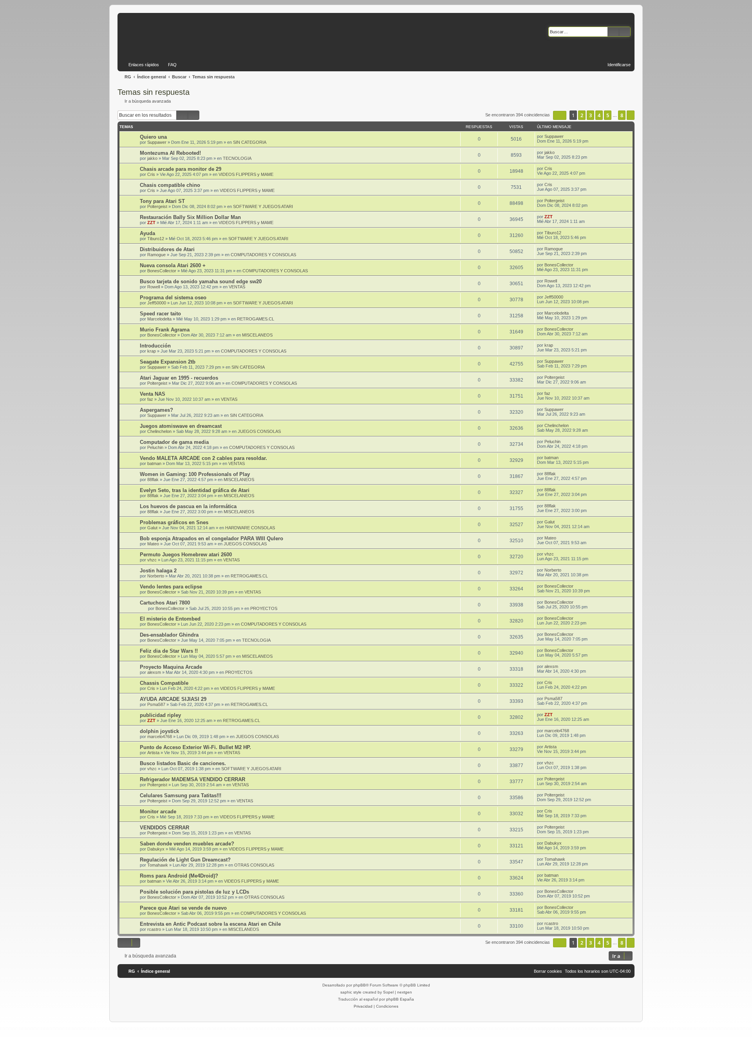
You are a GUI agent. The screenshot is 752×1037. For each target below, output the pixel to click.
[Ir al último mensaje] (567, 136)
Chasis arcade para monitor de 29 (180, 169)
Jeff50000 (156, 302)
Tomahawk (157, 865)
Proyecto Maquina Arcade (171, 667)
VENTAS (237, 286)
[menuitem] (169, 64)
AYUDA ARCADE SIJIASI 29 (173, 699)
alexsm (154, 672)
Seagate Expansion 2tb (167, 362)
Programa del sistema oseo (173, 297)
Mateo (153, 543)
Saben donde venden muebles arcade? (187, 844)
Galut (152, 527)
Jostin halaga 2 (158, 571)
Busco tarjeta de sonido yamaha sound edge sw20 (201, 281)
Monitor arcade (158, 811)
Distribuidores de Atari (167, 249)
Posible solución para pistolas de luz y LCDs (194, 892)
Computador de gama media (174, 442)
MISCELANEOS (257, 335)
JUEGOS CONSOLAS (259, 431)
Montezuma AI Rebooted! (170, 153)
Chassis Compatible (164, 683)
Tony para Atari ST (162, 201)
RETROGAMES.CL (255, 319)
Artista (153, 752)
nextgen (404, 992)
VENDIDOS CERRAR (164, 828)
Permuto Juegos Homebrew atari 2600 (186, 554)
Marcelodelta (159, 319)
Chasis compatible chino (170, 185)
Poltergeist (157, 206)
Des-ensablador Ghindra (169, 635)
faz (150, 399)
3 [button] (590, 115)
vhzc (152, 559)
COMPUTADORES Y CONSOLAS (263, 254)
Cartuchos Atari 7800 (165, 603)
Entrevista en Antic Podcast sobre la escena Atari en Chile (210, 924)
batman (154, 463)
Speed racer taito (160, 314)
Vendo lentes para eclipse (171, 587)
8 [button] (621, 115)
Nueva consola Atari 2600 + (173, 265)
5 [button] (607, 115)
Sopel (388, 992)
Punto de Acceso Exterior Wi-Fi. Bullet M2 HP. (195, 747)
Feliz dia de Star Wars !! (169, 651)
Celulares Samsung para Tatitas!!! (180, 795)
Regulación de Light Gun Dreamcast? (185, 860)
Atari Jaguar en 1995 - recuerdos (179, 378)
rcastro (154, 929)
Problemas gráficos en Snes (174, 522)
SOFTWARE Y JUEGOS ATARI (263, 206)
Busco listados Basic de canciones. (183, 763)
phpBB (359, 985)
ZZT (151, 222)
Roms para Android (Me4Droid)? (179, 876)
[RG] (192, 35)
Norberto (155, 576)
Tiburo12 (155, 238)
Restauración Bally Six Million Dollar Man (190, 217)
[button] (559, 115)
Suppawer (156, 142)
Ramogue (156, 254)
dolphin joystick (159, 731)
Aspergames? (156, 410)
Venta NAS (152, 394)
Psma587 (156, 704)
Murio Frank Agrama (165, 330)
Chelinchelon (159, 431)
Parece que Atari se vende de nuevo (183, 908)
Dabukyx (155, 849)
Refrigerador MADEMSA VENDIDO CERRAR (192, 779)
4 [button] (599, 115)
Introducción (155, 346)
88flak (153, 479)
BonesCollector (161, 270)
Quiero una (153, 137)
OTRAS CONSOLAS (254, 865)
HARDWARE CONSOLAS (250, 527)
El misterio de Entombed (170, 619)
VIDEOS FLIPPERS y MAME (246, 174)
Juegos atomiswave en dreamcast (181, 426)
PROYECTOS (263, 608)
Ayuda (147, 233)
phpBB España (400, 999)
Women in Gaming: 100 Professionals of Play (195, 474)
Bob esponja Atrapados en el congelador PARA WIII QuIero (211, 538)
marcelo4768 (159, 736)
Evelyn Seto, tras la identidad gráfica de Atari (194, 490)
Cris (151, 174)
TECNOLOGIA (237, 158)
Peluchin (155, 447)
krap (151, 351)
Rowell (153, 286)
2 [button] (581, 115)
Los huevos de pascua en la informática (188, 506)
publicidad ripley (160, 715)
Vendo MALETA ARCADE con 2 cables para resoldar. (203, 458)
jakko (152, 158)
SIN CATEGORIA (249, 142)
